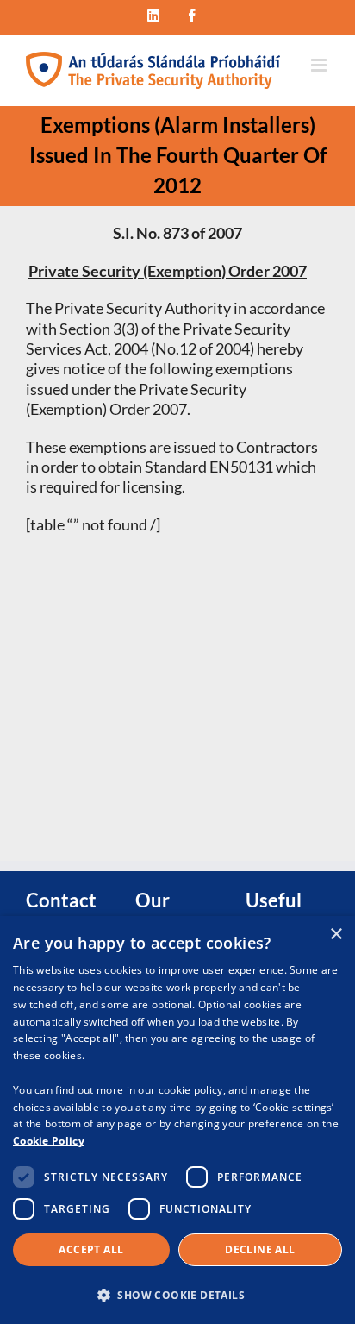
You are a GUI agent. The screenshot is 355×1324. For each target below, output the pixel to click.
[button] (177, 1294)
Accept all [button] (91, 1249)
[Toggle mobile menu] (320, 65)
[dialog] (177, 1120)
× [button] (335, 934)
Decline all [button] (260, 1249)
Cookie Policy (48, 1140)
